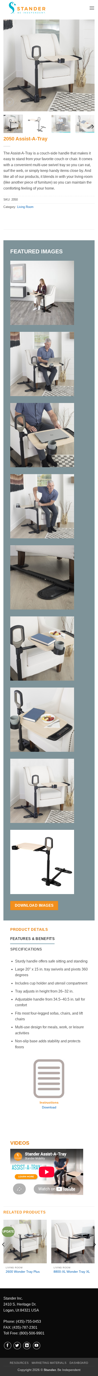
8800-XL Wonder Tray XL (72, 1271)
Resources (19, 1363)
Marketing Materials (49, 1363)
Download (49, 1107)
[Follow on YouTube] (36, 1345)
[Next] (87, 65)
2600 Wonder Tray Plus (23, 1271)
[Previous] (11, 65)
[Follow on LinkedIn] (27, 1345)
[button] (92, 8)
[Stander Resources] (25, 8)
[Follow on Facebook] (7, 1345)
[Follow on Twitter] (17, 1345)
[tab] (32, 939)
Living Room (25, 207)
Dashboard (79, 1363)
